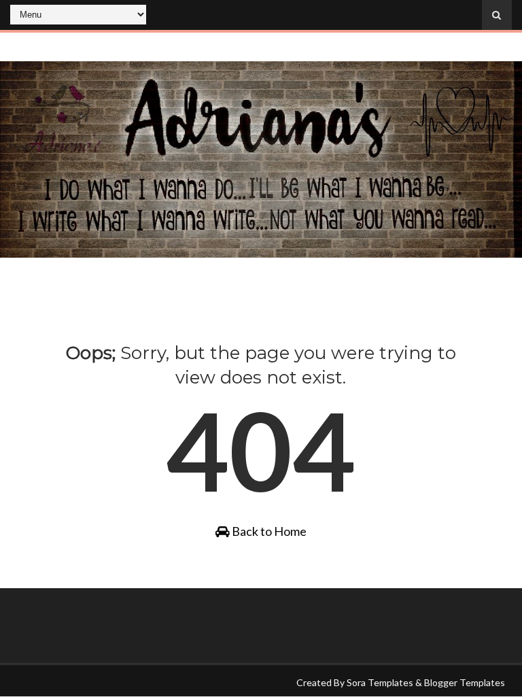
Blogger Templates (464, 682)
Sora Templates (380, 682)
